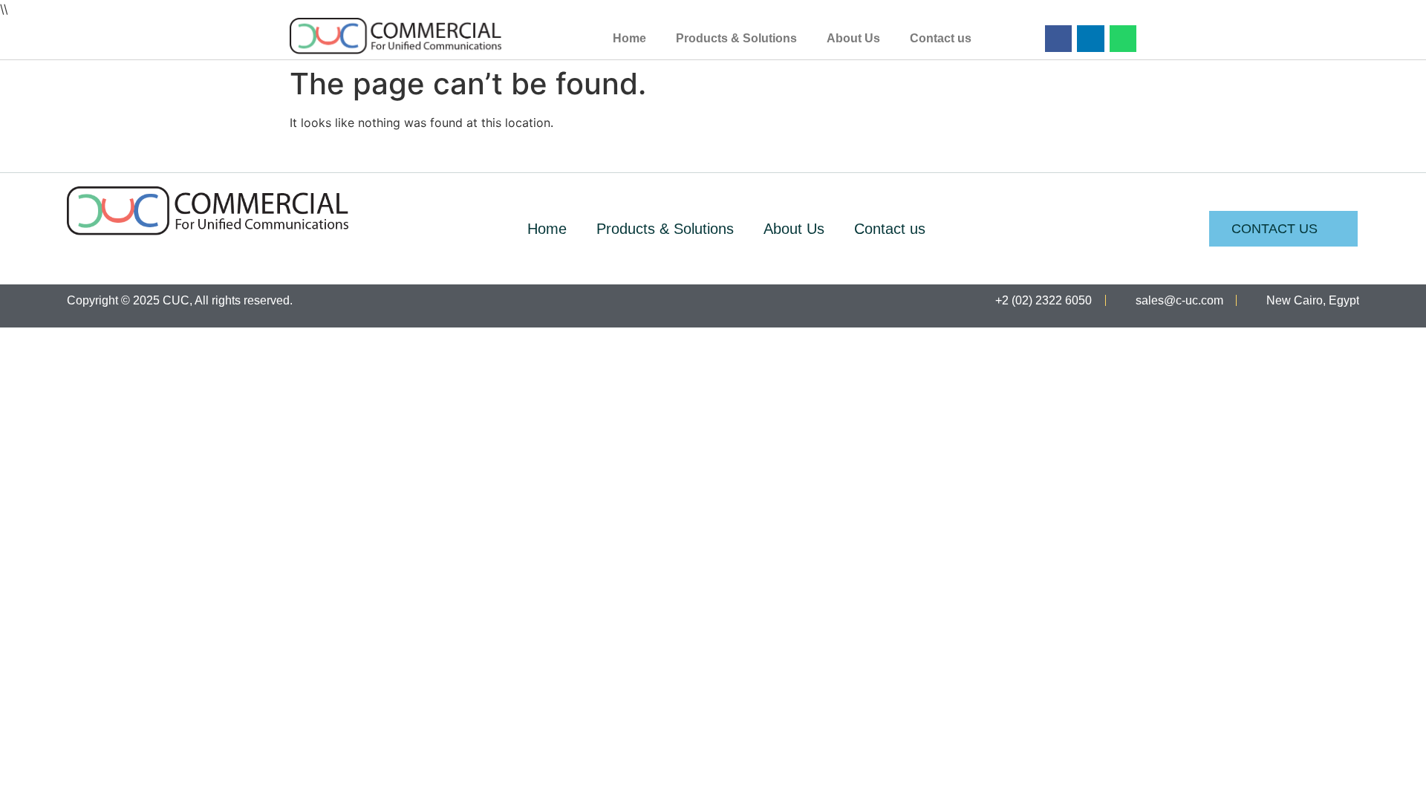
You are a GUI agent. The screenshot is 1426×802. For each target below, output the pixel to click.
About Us (853, 38)
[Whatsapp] (1123, 38)
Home (629, 38)
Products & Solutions (736, 38)
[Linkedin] (1090, 38)
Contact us (940, 38)
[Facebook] (1058, 38)
